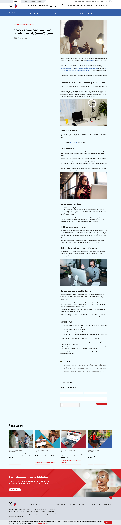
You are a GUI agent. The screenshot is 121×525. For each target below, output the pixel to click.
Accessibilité (94, 504)
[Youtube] (36, 504)
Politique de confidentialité (81, 504)
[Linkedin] (31, 504)
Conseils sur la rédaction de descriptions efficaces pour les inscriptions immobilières (73, 455)
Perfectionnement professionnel (77, 14)
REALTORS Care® (25, 1)
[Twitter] (34, 504)
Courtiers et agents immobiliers (60, 14)
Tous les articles (107, 14)
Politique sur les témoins (42, 523)
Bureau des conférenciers (88, 1)
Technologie (17, 24)
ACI (10, 1)
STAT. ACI (33, 1)
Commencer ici (14, 489)
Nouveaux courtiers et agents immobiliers (45, 462)
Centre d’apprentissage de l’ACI (42, 464)
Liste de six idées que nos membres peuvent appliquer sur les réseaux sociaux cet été (100, 455)
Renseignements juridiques (64, 504)
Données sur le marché (29, 14)
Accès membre (78, 1)
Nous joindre (104, 1)
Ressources (98, 14)
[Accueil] (13, 6)
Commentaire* (63, 396)
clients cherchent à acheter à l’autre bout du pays (86, 68)
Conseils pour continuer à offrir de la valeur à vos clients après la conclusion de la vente (21, 455)
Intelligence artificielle (105, 504)
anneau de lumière (73, 142)
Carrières (97, 1)
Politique (39, 14)
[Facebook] (28, 504)
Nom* (61, 391)
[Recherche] (110, 6)
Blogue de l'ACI (17, 1)
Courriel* (86, 391)
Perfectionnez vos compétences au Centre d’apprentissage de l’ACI (45, 455)
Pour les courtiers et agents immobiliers (71, 464)
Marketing (64, 462)
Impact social (47, 14)
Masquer (108, 522)
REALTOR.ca (40, 1)
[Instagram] (39, 504)
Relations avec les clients (27, 24)
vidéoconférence (91, 60)
